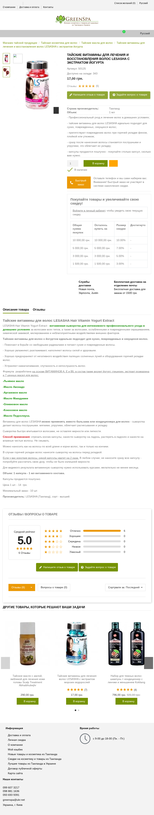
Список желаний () (125, 3)
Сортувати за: (116, 587)
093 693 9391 (11, 794)
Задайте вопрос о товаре (131, 94)
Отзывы (39, 309)
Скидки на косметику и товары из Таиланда (34, 758)
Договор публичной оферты (25, 768)
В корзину (98, 163)
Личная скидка (17, 739)
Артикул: (72, 68)
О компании (9, 7)
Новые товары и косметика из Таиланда (32, 754)
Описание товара (16, 309)
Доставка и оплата (29, 7)
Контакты (48, 7)
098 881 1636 (11, 791)
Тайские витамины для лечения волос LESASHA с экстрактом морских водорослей (77, 679)
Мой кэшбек (15, 749)
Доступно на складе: (79, 73)
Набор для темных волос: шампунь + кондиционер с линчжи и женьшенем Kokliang (126, 679)
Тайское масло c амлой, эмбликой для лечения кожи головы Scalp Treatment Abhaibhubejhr (27, 680)
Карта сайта (15, 773)
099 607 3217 (11, 787)
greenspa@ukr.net (14, 799)
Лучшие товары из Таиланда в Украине (32, 763)
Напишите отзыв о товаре (88, 94)
